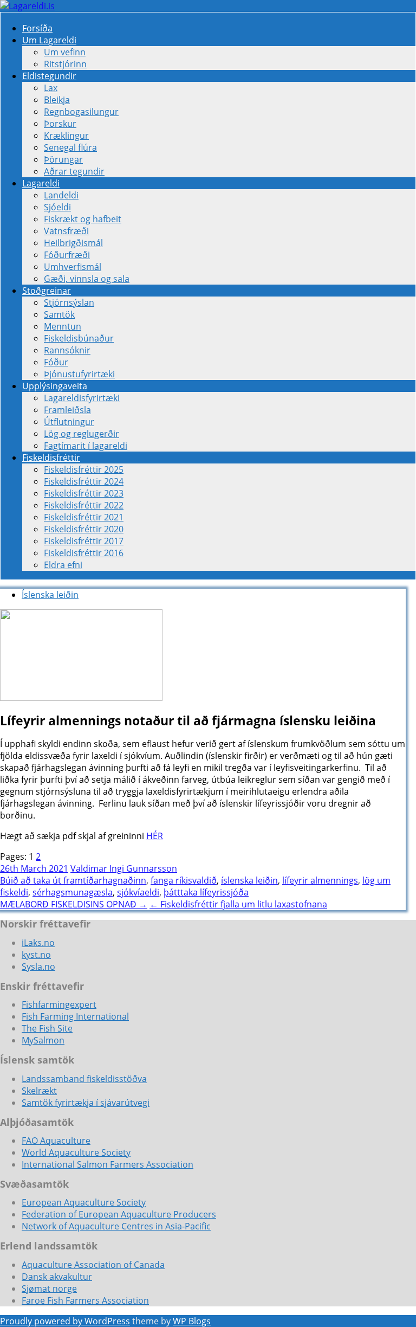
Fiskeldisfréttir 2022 (83, 505)
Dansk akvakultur (57, 1277)
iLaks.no (38, 943)
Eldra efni (63, 565)
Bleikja (57, 100)
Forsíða (37, 28)
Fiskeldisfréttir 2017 (83, 541)
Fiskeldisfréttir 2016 (83, 553)
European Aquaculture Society (84, 1202)
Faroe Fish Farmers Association (85, 1300)
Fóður (56, 362)
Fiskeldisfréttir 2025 (83, 469)
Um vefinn (65, 52)
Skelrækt (39, 1091)
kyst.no (36, 955)
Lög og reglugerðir (81, 434)
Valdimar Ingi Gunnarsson (123, 868)
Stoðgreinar (46, 291)
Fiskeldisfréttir (51, 457)
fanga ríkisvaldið (184, 880)
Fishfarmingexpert (59, 1004)
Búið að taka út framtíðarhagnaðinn (73, 880)
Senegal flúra (70, 147)
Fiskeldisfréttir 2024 (83, 481)
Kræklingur (66, 135)
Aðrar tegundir (74, 171)
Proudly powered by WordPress (65, 1321)
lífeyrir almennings (320, 880)
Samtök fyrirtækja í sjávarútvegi (86, 1103)
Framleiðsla (67, 410)
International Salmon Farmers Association (107, 1164)
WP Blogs (192, 1321)
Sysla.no (38, 966)
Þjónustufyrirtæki (79, 374)
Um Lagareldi (49, 40)
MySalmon (43, 1040)
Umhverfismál (72, 267)
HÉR (154, 836)
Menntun (62, 326)
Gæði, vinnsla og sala (86, 279)
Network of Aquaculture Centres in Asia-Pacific (116, 1226)
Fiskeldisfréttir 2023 (83, 493)
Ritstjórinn (65, 64)
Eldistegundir (49, 76)
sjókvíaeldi (138, 892)
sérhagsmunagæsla (72, 892)
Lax (50, 88)
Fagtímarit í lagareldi (85, 446)
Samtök (59, 314)
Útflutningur (69, 422)
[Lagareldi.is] (27, 6)
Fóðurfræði (67, 255)
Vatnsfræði (66, 231)
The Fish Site (47, 1028)
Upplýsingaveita (54, 386)
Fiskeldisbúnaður (79, 338)
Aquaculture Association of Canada (93, 1265)
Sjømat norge (49, 1288)
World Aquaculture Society (76, 1152)
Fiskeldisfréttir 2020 (83, 529)
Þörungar (63, 159)
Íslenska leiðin (50, 595)
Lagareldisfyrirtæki (82, 398)
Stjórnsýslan (69, 302)
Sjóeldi (57, 207)
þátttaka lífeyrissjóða (206, 892)
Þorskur (60, 124)
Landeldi (61, 195)
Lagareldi (41, 183)
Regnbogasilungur (81, 112)
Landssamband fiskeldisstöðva (84, 1079)
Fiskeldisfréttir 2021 (83, 517)
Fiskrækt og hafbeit (82, 219)
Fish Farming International (75, 1016)
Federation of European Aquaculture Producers (119, 1214)
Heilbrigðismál (73, 243)
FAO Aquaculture (56, 1140)
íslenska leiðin (249, 880)
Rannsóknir (67, 350)
